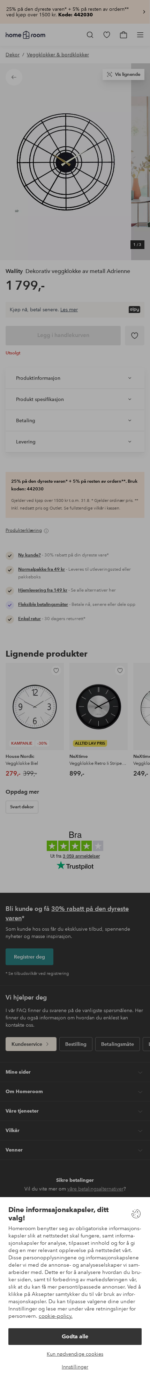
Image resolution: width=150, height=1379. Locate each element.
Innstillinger (75, 1367)
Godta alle (75, 1336)
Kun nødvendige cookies (75, 1354)
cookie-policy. (56, 1316)
